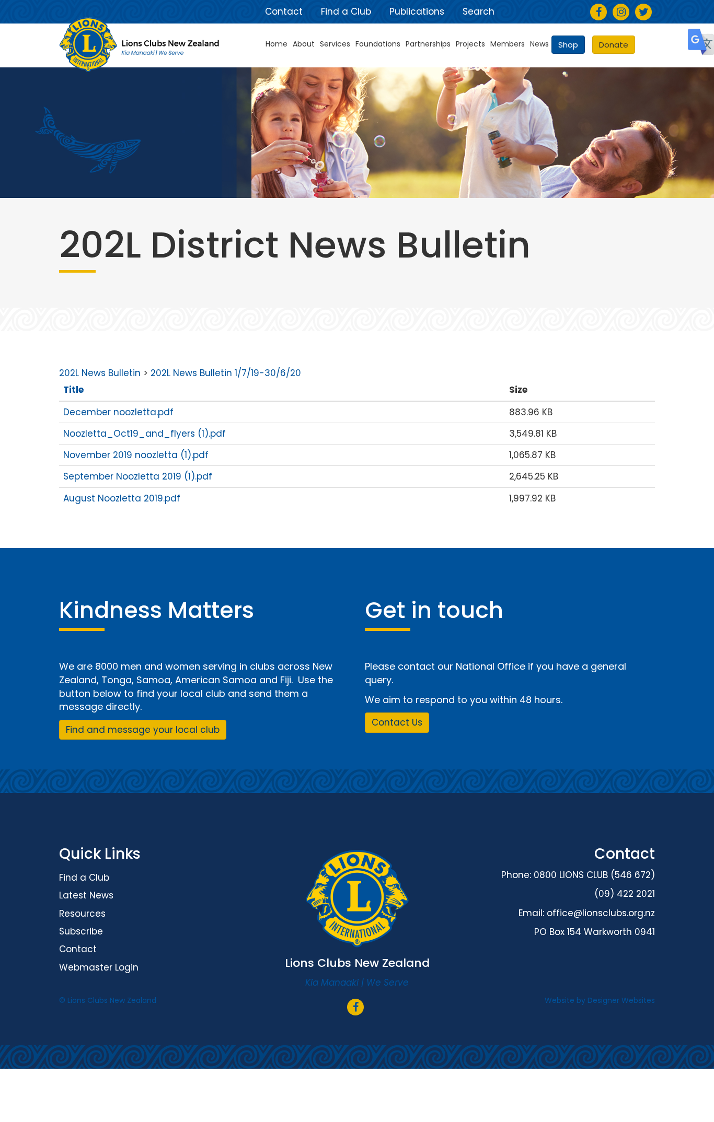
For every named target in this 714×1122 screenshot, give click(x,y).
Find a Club (346, 11)
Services (335, 44)
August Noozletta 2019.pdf (121, 498)
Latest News (86, 895)
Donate (613, 44)
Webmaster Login (99, 967)
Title (73, 389)
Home (276, 44)
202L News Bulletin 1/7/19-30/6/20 (226, 373)
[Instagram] (621, 12)
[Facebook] (599, 12)
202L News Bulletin (100, 373)
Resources (82, 913)
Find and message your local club (143, 729)
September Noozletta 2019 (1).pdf (137, 476)
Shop (568, 44)
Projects (470, 44)
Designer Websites (621, 1000)
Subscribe (81, 931)
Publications (416, 11)
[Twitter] (644, 12)
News (539, 44)
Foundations (377, 44)
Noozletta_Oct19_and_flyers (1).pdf (144, 433)
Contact (284, 11)
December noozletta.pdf (118, 412)
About (304, 44)
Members (507, 44)
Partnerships (428, 44)
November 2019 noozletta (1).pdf (136, 455)
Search (478, 11)
